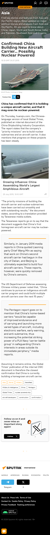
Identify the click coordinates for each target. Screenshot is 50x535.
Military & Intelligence (10, 387)
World (11, 382)
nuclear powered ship (23, 392)
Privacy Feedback (8, 505)
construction (23, 397)
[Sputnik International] (8, 4)
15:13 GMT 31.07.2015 (10, 60)
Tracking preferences (26, 505)
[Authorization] (35, 3)
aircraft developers (9, 397)
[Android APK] (9, 512)
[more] (45, 194)
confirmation (36, 397)
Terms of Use (25, 497)
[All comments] (4, 531)
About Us (5, 497)
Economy (35, 475)
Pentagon (31, 387)
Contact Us (6, 501)
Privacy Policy (30, 501)
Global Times (7, 392)
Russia (25, 475)
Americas (15, 475)
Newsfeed (28, 382)
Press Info (14, 497)
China (23, 387)
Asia (4, 382)
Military (19, 382)
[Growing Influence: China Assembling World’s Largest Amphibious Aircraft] (25, 162)
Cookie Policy (17, 501)
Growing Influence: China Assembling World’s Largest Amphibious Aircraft (21, 185)
